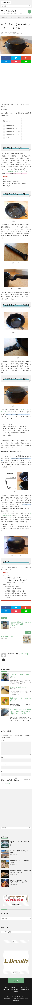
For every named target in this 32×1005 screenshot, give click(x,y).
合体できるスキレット (16, 33)
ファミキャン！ (9, 11)
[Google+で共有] (26, 58)
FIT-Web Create (17, 998)
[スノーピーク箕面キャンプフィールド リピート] (5, 854)
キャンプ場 (6, 989)
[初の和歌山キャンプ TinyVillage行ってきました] (5, 864)
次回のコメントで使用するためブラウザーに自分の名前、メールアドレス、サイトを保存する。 (16, 780)
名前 (3, 757)
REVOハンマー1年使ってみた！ (19, 687)
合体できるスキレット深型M (12, 131)
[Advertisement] (16, 85)
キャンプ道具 (13, 32)
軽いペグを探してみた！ (8, 636)
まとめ (6, 137)
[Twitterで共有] (16, 58)
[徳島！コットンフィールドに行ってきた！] (5, 844)
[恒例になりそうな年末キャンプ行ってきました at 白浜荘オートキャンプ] (5, 883)
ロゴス (9, 33)
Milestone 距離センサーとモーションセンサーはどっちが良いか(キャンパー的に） (20, 624)
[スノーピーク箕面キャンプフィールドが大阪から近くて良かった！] (5, 874)
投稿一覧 (23, 654)
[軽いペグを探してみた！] (27, 639)
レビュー (4, 33)
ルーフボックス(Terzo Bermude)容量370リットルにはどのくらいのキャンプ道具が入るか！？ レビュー (20, 711)
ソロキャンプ (23, 987)
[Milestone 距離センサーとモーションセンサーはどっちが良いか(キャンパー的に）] (5, 625)
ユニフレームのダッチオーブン (17, 171)
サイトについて (25, 989)
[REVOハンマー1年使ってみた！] (5, 690)
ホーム (6, 987)
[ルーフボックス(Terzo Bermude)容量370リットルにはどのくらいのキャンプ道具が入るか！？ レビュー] (5, 712)
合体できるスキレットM (10, 128)
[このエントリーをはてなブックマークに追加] (6, 61)
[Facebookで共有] (6, 58)
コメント (3, 740)
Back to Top (16, 981)
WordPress (16, 1000)
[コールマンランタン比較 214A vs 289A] (5, 677)
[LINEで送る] (26, 61)
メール (3, 764)
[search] (29, 6)
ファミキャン (14, 987)
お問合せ (16, 991)
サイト (2, 771)
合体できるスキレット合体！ (12, 134)
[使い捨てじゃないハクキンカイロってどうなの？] (5, 701)
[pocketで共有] (16, 61)
